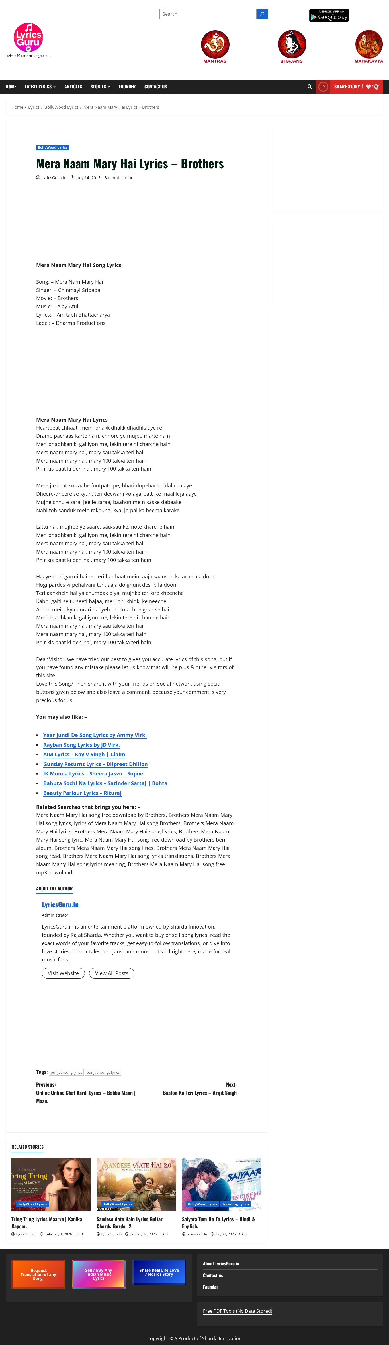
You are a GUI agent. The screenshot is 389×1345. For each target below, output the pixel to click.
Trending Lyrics (235, 1204)
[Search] (262, 14)
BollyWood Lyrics (52, 147)
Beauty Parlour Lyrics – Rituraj (82, 792)
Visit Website (63, 973)
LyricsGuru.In (54, 177)
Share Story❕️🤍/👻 (356, 86)
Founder (210, 1286)
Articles (73, 86)
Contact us (155, 86)
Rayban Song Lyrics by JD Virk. (81, 744)
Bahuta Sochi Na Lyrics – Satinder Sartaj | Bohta (105, 783)
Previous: (86, 1093)
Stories (98, 86)
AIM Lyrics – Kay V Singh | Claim (84, 754)
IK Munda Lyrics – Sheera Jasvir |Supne (93, 773)
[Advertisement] (136, 221)
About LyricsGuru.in (221, 1263)
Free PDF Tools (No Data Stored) (237, 1311)
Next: (200, 1088)
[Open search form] (310, 86)
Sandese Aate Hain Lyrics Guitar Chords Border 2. (130, 1222)
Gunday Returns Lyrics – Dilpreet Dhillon (95, 764)
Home (11, 86)
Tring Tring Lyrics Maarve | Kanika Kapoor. (46, 1222)
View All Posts (111, 973)
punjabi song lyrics (66, 1072)
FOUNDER (127, 86)
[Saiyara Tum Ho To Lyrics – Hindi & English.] (221, 1184)
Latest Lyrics (38, 86)
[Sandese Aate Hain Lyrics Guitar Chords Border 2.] (136, 1184)
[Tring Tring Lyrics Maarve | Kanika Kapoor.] (51, 1184)
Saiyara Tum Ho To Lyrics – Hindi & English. (218, 1222)
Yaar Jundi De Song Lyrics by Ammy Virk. (95, 735)
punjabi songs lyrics (103, 1072)
